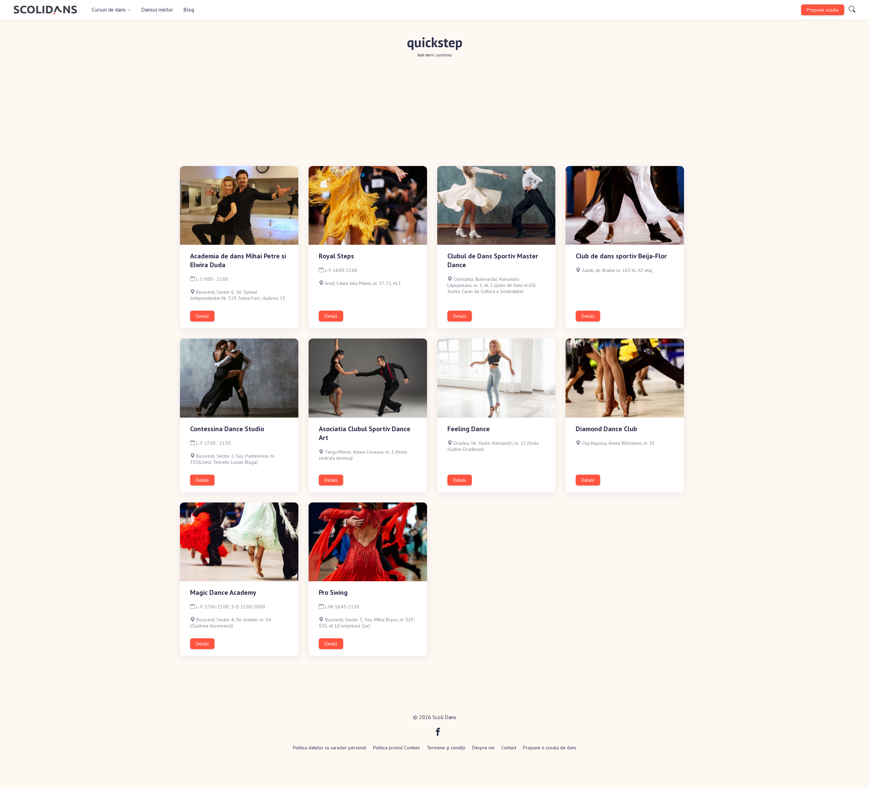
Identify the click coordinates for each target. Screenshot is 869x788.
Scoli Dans (444, 717)
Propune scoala (822, 10)
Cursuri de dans (109, 9)
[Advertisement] (434, 115)
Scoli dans (425, 55)
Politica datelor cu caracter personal (329, 748)
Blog (188, 9)
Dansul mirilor (157, 9)
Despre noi (483, 748)
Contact (508, 748)
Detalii (202, 316)
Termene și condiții (446, 748)
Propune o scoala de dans (549, 748)
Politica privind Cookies (396, 748)
